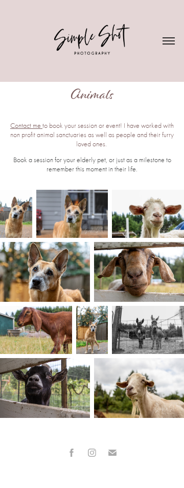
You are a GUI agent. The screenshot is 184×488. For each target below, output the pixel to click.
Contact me (26, 125)
